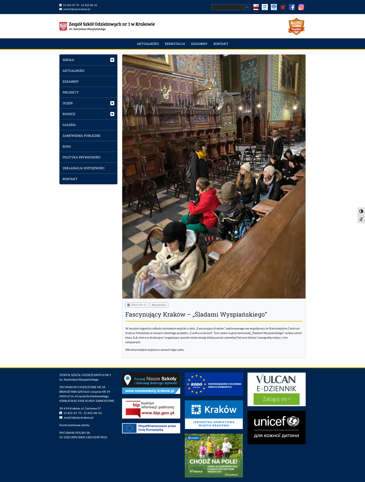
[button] (88, 59)
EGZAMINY (199, 44)
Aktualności (159, 305)
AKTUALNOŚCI (148, 44)
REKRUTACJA (175, 44)
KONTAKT (220, 44)
